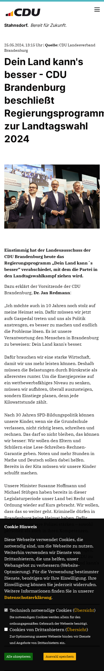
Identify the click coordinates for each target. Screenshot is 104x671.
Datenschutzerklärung (27, 597)
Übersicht (84, 610)
